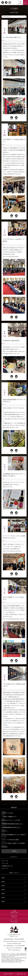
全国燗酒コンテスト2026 (7, 813)
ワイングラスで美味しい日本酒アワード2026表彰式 (13, 843)
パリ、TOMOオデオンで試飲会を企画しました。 (14, 685)
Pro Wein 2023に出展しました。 (12, 37)
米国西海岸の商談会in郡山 (11, 340)
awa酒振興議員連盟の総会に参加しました (10, 827)
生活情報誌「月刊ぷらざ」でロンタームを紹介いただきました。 (14, 475)
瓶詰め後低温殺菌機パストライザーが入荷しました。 (14, 400)
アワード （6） (4, 860)
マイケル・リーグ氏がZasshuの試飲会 (10, 839)
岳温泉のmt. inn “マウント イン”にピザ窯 (10, 820)
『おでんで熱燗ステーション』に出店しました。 (13, 598)
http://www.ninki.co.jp (15, 947)
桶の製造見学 (4, 846)
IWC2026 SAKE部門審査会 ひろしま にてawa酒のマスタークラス (13, 835)
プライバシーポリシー (14, 921)
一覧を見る (14, 851)
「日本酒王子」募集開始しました (9, 816)
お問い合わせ (14, 916)
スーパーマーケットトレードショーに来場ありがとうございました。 (14, 537)
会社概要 (14, 912)
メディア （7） (4, 868)
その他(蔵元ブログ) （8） (7, 866)
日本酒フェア (4, 831)
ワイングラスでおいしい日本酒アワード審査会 (13, 240)
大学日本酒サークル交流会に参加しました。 (14, 140)
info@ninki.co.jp (16, 950)
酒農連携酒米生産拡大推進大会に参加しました (12, 823)
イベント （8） (4, 863)
